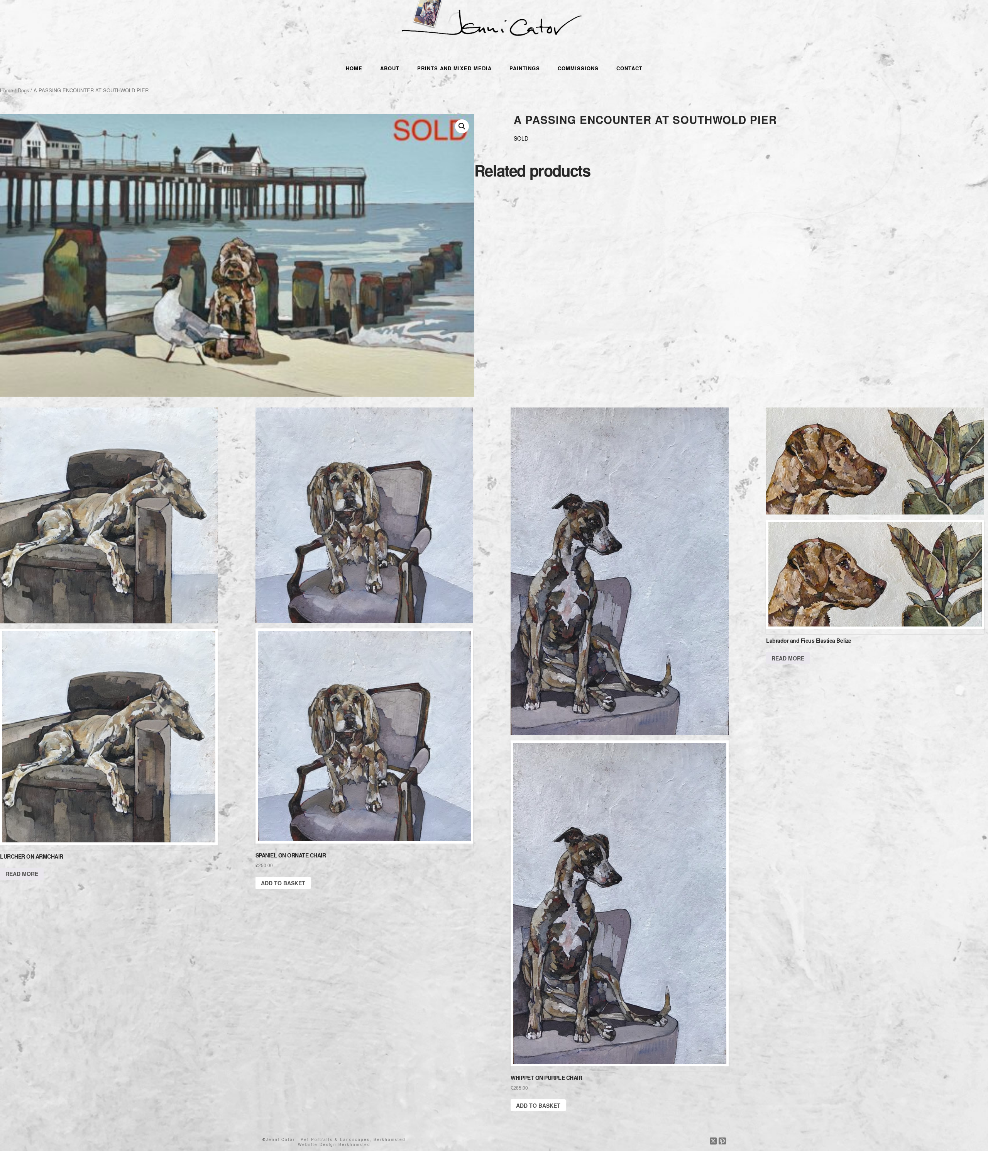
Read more (21, 874)
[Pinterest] (722, 1141)
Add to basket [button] (283, 883)
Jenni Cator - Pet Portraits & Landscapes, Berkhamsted (336, 1139)
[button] (462, 126)
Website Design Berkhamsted (334, 1144)
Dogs (23, 90)
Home (6, 90)
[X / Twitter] (714, 1141)
